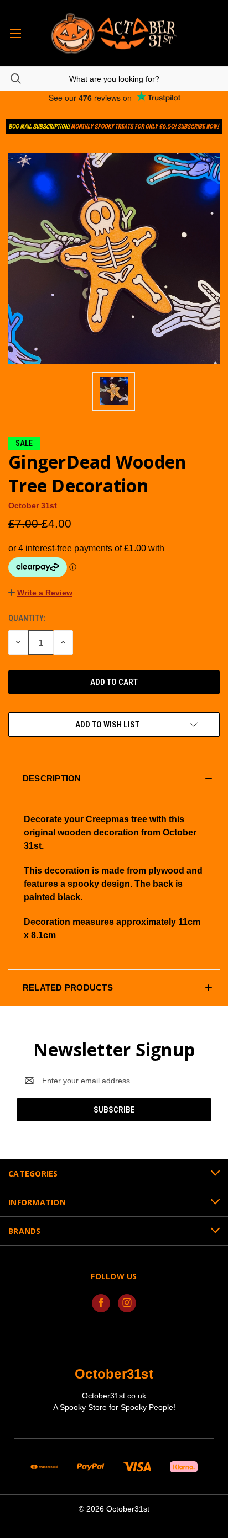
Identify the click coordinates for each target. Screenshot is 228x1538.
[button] (114, 126)
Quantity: (26, 618)
